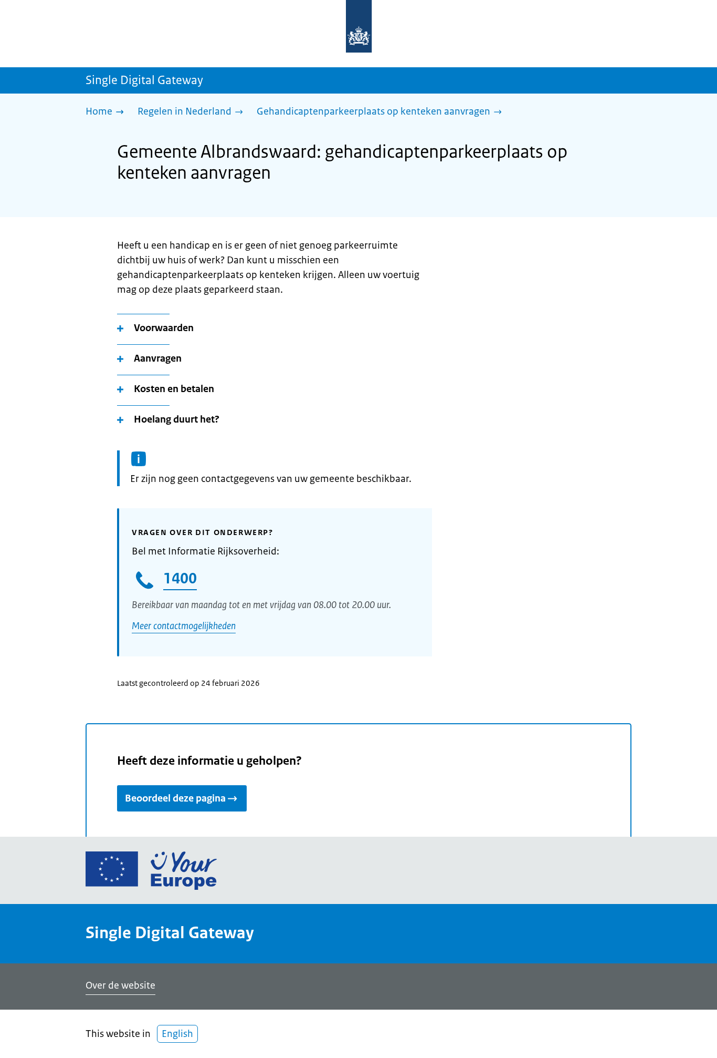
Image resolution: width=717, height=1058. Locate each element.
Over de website (120, 985)
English (177, 1034)
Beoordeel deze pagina (175, 798)
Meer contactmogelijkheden (184, 626)
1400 (180, 578)
